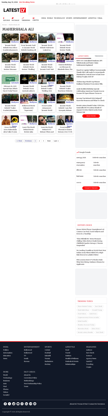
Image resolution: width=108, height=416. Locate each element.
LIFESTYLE (92, 18)
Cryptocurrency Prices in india (88, 317)
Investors (101, 404)
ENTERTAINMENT (80, 18)
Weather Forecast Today (86, 325)
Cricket (47, 350)
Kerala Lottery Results (85, 332)
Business (6, 381)
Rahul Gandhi (82, 321)
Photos (5, 389)
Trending (99, 56)
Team (26, 386)
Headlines (91, 347)
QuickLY (89, 361)
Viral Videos (82, 314)
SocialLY (6, 395)
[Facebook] (5, 403)
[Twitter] (9, 403)
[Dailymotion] (13, 403)
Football (48, 353)
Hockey (47, 364)
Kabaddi (48, 356)
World (5, 375)
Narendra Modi (83, 328)
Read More (91, 116)
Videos (5, 392)
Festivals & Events (71, 361)
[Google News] (30, 403)
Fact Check (98, 306)
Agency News (51, 83)
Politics (6, 350)
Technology (7, 378)
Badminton (49, 361)
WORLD (50, 18)
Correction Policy (30, 378)
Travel (67, 353)
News (5, 358)
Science (89, 356)
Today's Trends (91, 188)
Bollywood (28, 350)
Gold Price (93, 314)
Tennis (47, 358)
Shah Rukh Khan (83, 310)
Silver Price (96, 328)
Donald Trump (97, 310)
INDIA (43, 18)
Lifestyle (70, 61)
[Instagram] (22, 403)
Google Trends (84, 152)
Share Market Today (85, 306)
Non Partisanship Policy (33, 384)
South (26, 358)
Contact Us (93, 404)
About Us (27, 375)
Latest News (83, 56)
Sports (48, 347)
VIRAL (99, 18)
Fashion (68, 356)
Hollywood (16, 42)
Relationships (70, 364)
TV (25, 356)
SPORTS (69, 18)
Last (56, 141)
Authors (89, 350)
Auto (5, 384)
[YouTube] (18, 403)
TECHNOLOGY (59, 18)
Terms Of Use (82, 404)
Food (67, 350)
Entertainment (32, 347)
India (5, 347)
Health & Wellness (71, 358)
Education (7, 356)
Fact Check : (30, 372)
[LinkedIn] (26, 403)
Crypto (88, 367)
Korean (26, 361)
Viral (5, 386)
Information (7, 353)
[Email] (34, 403)
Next (49, 141)
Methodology (29, 381)
